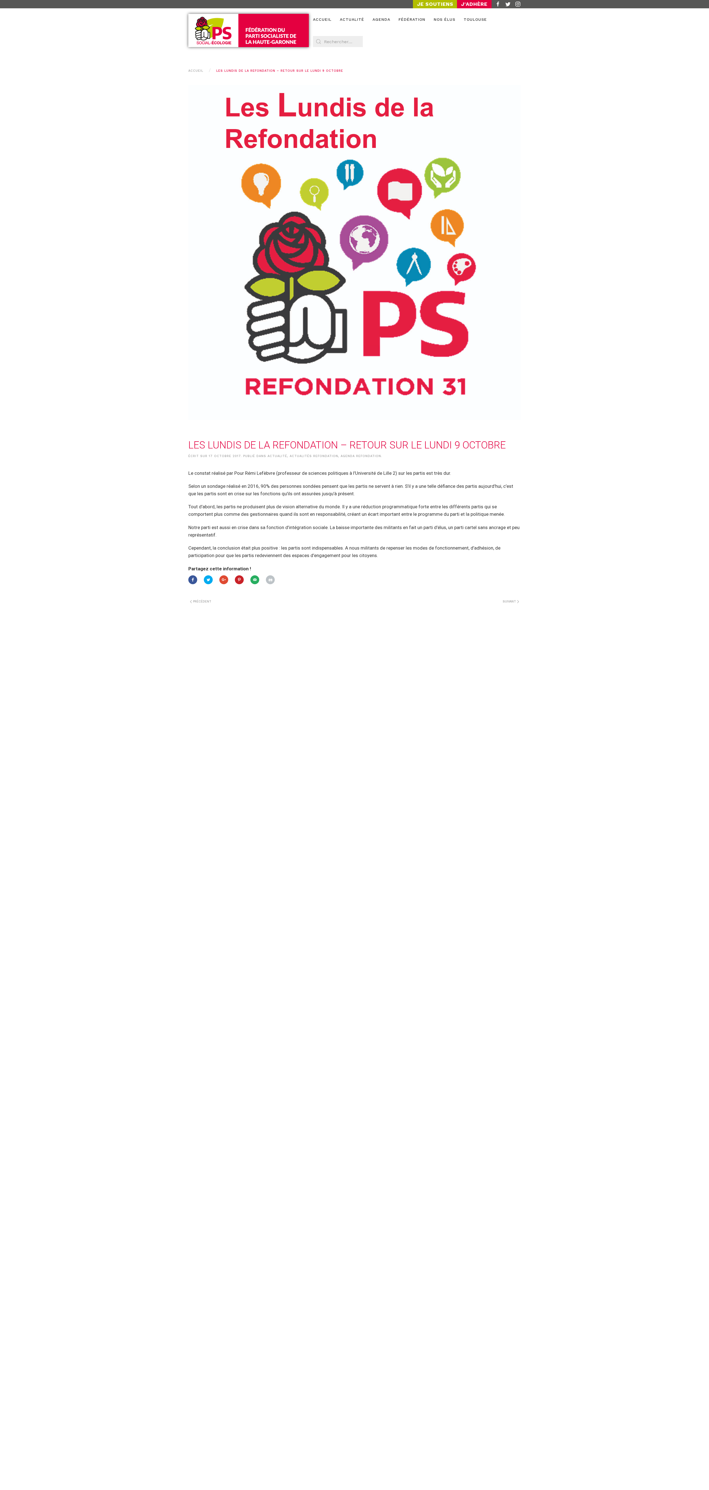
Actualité (352, 19)
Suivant (510, 601)
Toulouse (475, 19)
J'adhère (474, 4)
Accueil (322, 19)
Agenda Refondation (361, 456)
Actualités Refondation (314, 456)
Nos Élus (444, 19)
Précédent (201, 601)
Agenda (381, 19)
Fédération (412, 19)
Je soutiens (435, 4)
